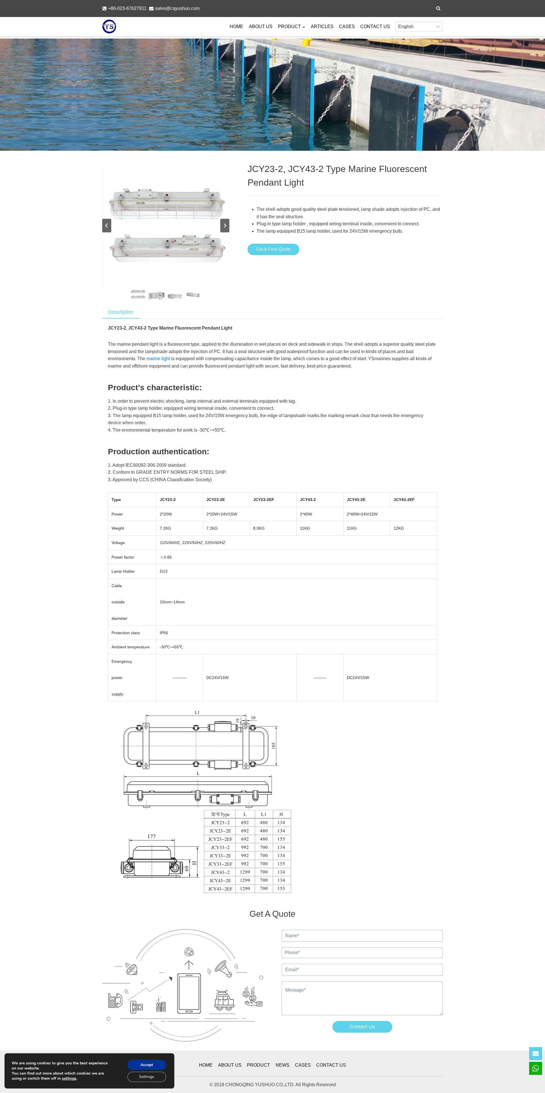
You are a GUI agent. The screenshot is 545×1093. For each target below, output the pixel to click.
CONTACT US (375, 26)
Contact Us (362, 1027)
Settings (146, 1076)
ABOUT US (260, 26)
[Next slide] (224, 225)
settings (69, 1078)
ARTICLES (322, 26)
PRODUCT (258, 1065)
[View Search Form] (438, 8)
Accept (147, 1064)
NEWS (283, 1065)
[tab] (120, 312)
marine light (158, 358)
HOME (236, 26)
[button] (138, 294)
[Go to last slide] (106, 225)
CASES (347, 26)
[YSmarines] (109, 26)
